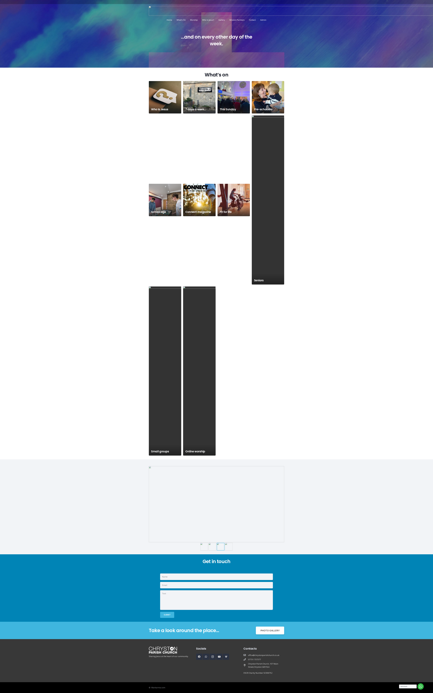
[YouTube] (219, 657)
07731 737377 (254, 659)
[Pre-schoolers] (268, 97)
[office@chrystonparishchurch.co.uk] (245, 655)
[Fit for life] (234, 200)
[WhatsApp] (206, 657)
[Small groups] (165, 371)
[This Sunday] (234, 97)
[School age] (165, 200)
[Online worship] (199, 371)
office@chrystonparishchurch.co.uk (263, 655)
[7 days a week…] (199, 97)
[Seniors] (268, 199)
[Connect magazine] (199, 200)
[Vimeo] (226, 657)
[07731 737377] (245, 659)
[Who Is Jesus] (165, 97)
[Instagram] (213, 657)
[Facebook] (199, 657)
